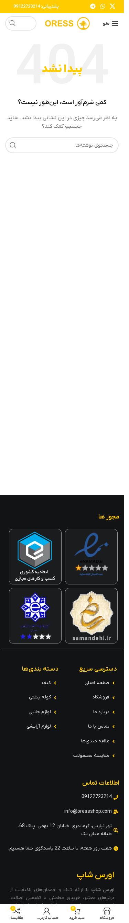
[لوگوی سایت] (67, 23)
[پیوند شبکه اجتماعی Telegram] (93, 6)
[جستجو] (12, 23)
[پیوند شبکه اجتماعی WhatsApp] (102, 6)
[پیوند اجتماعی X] (112, 6)
